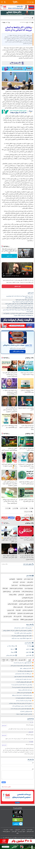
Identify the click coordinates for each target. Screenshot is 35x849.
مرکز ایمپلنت (15, 619)
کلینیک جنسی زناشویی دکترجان (26, 604)
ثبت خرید (9, 256)
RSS (17, 833)
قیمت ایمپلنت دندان (28, 579)
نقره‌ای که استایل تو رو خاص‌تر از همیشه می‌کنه (23, 302)
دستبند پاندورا (15, 585)
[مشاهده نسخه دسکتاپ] (2, 2)
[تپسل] (2, 246)
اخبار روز (23, 829)
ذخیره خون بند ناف (29, 607)
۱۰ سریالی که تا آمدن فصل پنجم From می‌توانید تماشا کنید (20, 703)
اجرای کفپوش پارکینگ (28, 616)
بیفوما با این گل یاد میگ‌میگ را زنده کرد (24, 700)
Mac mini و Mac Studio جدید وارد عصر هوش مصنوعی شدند (19, 304)
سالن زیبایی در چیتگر (18, 607)
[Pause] (19, 257)
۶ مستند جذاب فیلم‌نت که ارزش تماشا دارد (23, 679)
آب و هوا (13, 649)
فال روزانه (13, 652)
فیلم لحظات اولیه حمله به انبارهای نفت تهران (23, 676)
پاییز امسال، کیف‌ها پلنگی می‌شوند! (25, 690)
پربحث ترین (3, 660)
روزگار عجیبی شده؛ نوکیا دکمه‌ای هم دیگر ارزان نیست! (21, 685)
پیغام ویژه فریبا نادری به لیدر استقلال (24, 692)
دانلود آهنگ (5, 588)
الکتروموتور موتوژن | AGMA (26, 619)
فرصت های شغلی (30, 831)
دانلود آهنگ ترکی (11, 613)
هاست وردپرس (10, 610)
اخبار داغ (21, 660)
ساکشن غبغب (30, 582)
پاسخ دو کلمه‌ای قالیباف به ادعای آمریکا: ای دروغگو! (22, 695)
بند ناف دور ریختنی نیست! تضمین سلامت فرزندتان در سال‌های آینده (18, 313)
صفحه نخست (29, 829)
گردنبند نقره (15, 582)
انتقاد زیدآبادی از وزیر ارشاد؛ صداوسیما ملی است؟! (22, 687)
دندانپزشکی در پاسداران (28, 610)
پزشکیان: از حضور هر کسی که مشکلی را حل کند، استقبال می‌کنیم (17, 630)
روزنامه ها (29, 646)
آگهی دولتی (14, 831)
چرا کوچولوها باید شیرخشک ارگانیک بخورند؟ (23, 315)
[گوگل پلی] (17, 816)
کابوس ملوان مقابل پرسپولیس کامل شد (24, 682)
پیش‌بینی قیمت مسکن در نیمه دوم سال (23, 628)
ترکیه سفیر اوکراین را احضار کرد (26, 711)
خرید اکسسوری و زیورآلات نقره (26, 585)
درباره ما (11, 829)
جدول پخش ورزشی (10, 655)
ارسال (3, 782)
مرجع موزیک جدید (29, 588)
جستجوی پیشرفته (6, 831)
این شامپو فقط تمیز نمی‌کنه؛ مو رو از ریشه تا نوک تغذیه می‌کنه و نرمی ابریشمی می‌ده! (18, 310)
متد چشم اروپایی (29, 595)
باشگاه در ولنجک (12, 595)
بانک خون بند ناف (17, 616)
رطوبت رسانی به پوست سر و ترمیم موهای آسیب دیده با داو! (20, 308)
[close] (1, 838)
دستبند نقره (22, 582)
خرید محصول (17, 286)
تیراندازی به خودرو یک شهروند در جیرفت (24, 714)
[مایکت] (17, 824)
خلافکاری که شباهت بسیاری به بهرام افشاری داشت (22, 706)
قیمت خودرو (29, 649)
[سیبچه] (17, 812)
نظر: (33, 769)
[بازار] (17, 820)
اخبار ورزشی (17, 829)
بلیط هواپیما (19, 579)
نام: (33, 763)
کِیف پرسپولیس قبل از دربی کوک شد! (25, 671)
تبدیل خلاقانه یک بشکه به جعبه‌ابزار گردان (23, 674)
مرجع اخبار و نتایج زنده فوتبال (16, 588)
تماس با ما (6, 829)
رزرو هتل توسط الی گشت (27, 591)
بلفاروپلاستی (12, 579)
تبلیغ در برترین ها (21, 831)
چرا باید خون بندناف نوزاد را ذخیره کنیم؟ (24, 300)
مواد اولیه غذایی (16, 591)
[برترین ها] (15, 2)
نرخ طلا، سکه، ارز (11, 646)
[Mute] (22, 257)
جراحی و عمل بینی (8, 616)
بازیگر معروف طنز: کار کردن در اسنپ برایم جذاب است (21, 708)
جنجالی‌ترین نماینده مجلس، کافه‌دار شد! (23, 633)
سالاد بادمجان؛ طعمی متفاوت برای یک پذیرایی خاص (21, 665)
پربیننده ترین (12, 660)
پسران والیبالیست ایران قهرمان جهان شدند (24, 698)
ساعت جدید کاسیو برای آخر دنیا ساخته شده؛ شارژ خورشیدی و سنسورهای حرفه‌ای (19, 297)
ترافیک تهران (29, 652)
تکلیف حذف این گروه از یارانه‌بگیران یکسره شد (21, 636)
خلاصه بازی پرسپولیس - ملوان (26, 668)
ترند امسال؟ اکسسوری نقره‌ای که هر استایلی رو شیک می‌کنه (20, 306)
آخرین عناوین (29, 660)
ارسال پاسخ (4, 725)
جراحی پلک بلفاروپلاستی (27, 598)
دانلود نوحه (18, 610)
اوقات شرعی (29, 655)
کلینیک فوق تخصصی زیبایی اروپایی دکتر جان (23, 601)
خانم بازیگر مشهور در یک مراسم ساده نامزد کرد (23, 663)
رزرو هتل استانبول (7, 591)
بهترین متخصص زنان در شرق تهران (25, 613)
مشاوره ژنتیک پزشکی (12, 604)
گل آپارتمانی (21, 595)
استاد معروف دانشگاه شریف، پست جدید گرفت (22, 638)
